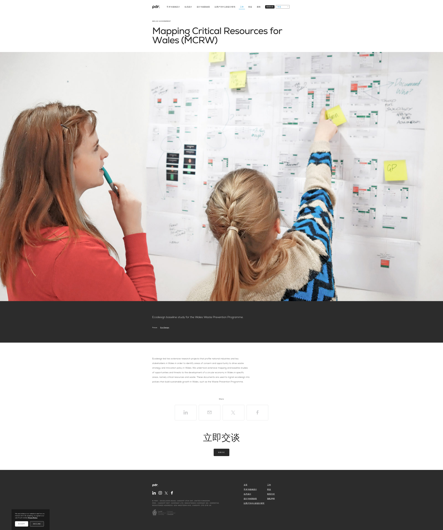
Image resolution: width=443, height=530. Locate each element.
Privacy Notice (32, 518)
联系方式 (269, 7)
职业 (250, 7)
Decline (37, 524)
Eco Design (164, 327)
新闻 (259, 7)
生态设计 (188, 7)
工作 (242, 7)
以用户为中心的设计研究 (225, 7)
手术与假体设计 (173, 7)
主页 (245, 485)
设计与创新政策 (203, 7)
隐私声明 (271, 499)
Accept (21, 524)
